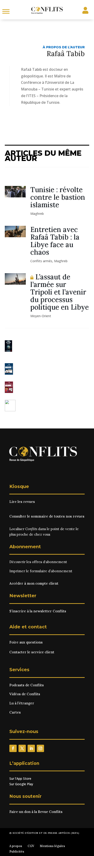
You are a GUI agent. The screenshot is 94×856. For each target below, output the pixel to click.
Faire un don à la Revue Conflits (36, 812)
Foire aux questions (26, 642)
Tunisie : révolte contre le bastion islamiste (57, 197)
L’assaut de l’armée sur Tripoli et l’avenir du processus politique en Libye (59, 292)
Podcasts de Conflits (26, 685)
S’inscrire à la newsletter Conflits (37, 611)
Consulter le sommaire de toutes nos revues (46, 516)
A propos (15, 846)
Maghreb (37, 213)
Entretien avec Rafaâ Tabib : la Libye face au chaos (54, 240)
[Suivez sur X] (22, 748)
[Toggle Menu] (6, 11)
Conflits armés (41, 261)
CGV (31, 846)
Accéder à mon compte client (33, 583)
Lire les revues (22, 501)
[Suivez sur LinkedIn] (31, 748)
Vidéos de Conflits (24, 694)
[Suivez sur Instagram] (40, 748)
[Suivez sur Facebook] (13, 748)
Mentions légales (52, 846)
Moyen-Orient (40, 316)
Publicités (16, 851)
